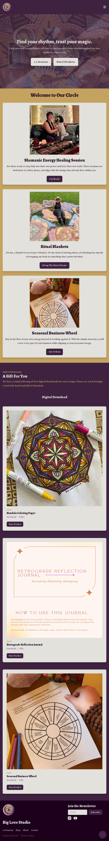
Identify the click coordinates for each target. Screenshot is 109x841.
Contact (34, 830)
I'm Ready (54, 178)
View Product (15, 524)
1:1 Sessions (41, 62)
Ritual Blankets (66, 62)
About (25, 830)
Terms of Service (10, 835)
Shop (18, 830)
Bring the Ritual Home (54, 265)
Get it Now (54, 351)
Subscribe (95, 812)
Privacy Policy (27, 835)
